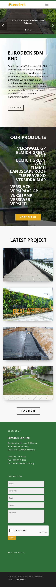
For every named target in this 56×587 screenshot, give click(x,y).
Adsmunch (21, 579)
